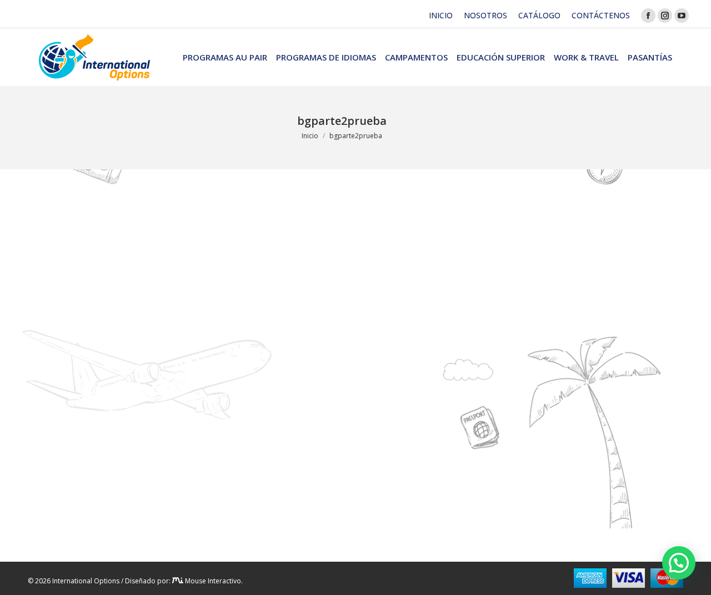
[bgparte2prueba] (341, 362)
